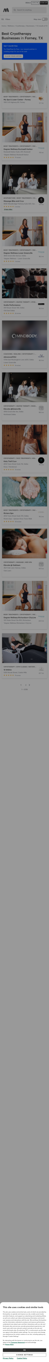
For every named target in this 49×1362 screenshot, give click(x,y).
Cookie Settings (24, 1355)
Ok (24, 1350)
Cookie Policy (22, 1358)
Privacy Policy (9, 1344)
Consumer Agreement (18, 1342)
